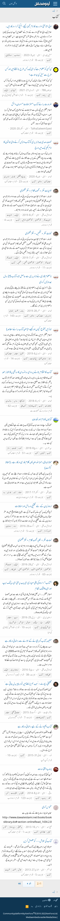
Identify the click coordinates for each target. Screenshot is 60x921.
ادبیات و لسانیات (22, 497)
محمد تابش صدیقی (47, 215)
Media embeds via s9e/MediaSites (41, 917)
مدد (32, 906)
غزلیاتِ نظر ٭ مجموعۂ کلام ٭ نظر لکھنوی (36, 191)
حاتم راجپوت (47, 713)
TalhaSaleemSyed (41, 129)
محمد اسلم (49, 870)
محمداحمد (50, 177)
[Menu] (55, 4)
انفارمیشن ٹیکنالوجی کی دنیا (10, 95)
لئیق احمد (49, 827)
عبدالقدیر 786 (47, 90)
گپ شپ (44, 760)
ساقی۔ (50, 793)
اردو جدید (45, 900)
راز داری (38, 906)
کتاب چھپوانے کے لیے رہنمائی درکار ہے (35, 727)
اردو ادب (11, 798)
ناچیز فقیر (49, 492)
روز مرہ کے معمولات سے (38, 411)
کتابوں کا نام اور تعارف (42, 419)
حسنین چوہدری (47, 55)
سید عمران (48, 448)
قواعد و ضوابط (48, 906)
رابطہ (56, 906)
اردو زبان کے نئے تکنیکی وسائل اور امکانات (33, 506)
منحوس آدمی (47, 807)
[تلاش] (4, 4)
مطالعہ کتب (24, 133)
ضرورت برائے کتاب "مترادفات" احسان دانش (31, 104)
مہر (54, 900)
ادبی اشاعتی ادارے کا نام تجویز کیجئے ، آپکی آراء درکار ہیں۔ (28, 26)
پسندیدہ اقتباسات (45, 769)
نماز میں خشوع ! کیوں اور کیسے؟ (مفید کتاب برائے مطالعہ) (29, 329)
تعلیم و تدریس (12, 718)
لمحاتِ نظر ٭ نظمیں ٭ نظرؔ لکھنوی (38, 233)
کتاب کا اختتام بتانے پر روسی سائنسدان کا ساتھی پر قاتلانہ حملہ (27, 372)
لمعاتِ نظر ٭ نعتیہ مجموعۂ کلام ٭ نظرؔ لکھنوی (35, 540)
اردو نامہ (25, 60)
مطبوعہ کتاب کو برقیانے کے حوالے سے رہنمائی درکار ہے (28, 641)
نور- (50, 755)
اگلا (30, 884)
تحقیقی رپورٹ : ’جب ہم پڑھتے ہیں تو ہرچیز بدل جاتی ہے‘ (28, 684)
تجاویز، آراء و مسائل (12, 675)
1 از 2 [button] (39, 884)
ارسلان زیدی (47, 618)
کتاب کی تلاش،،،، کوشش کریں (37, 841)
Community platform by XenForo (30, 914)
